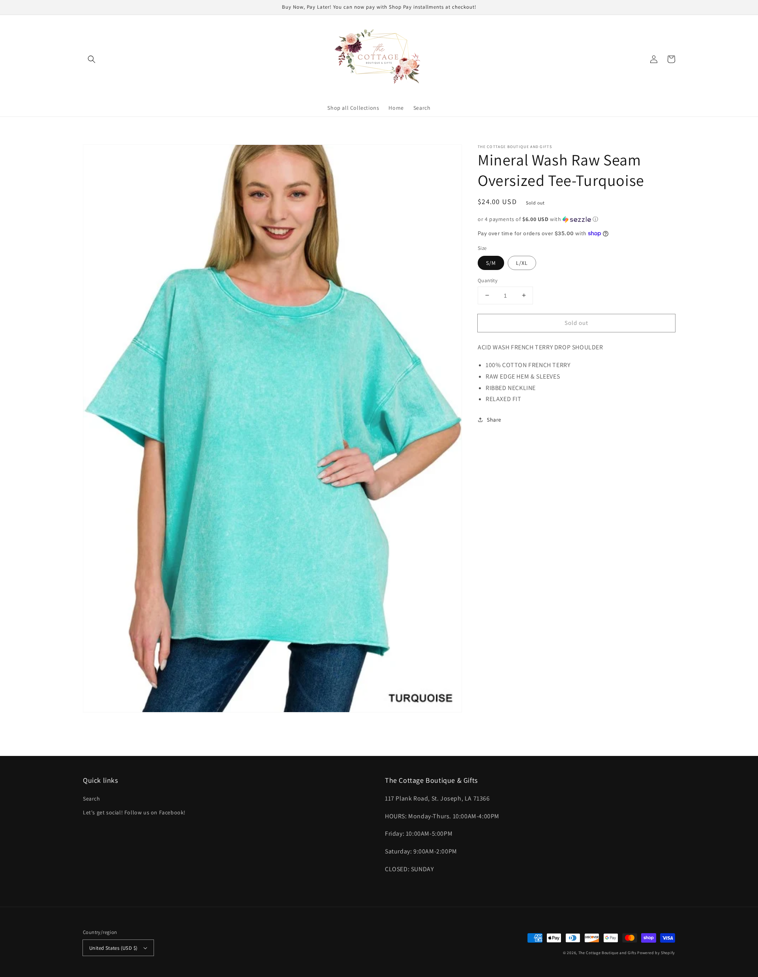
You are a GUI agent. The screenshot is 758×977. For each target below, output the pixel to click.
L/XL (522, 262)
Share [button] (494, 419)
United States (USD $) (113, 948)
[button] (91, 59)
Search (91, 798)
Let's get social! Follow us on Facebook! (134, 812)
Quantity (487, 280)
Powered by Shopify (656, 952)
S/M (491, 262)
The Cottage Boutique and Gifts (607, 952)
